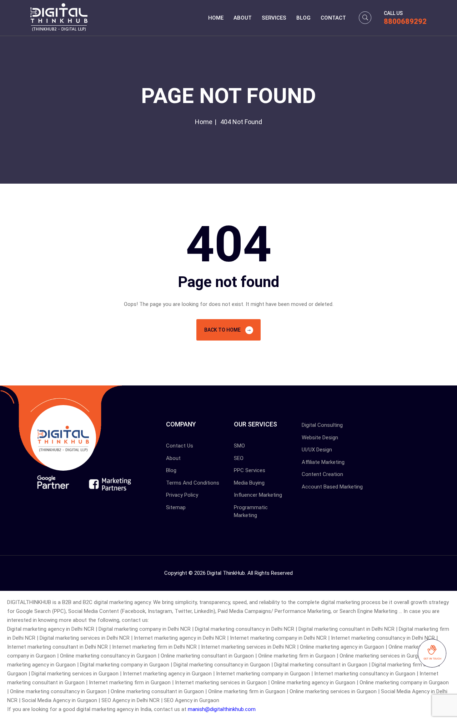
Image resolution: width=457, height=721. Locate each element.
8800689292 (405, 21)
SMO (239, 446)
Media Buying (249, 483)
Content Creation (322, 474)
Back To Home (223, 330)
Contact (333, 18)
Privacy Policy (182, 495)
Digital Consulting (322, 425)
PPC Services (249, 470)
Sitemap (176, 507)
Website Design (320, 437)
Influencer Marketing (258, 495)
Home (216, 18)
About (242, 18)
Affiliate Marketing (323, 462)
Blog (303, 18)
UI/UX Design (317, 449)
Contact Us (179, 446)
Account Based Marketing (332, 487)
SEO (238, 458)
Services (274, 18)
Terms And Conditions (192, 483)
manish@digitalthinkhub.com (222, 709)
